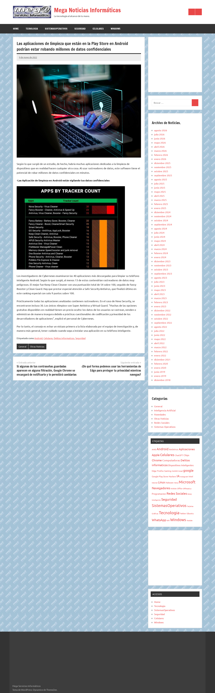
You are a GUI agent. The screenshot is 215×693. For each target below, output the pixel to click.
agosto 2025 (160, 179)
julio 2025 (159, 183)
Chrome (157, 460)
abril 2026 (159, 146)
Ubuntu (190, 513)
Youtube (189, 520)
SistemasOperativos (56, 28)
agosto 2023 (160, 277)
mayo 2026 (160, 142)
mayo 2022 (160, 339)
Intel (191, 476)
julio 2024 (159, 232)
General (22, 346)
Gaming (167, 471)
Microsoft (187, 482)
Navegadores (161, 488)
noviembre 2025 (162, 167)
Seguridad (80, 28)
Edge (154, 471)
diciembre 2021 (162, 359)
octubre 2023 (161, 269)
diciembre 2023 (162, 261)
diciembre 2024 (162, 212)
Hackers (172, 476)
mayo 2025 (160, 191)
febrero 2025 (161, 203)
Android (38, 338)
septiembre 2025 (163, 175)
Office (179, 488)
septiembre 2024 (163, 224)
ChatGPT (179, 455)
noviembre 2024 (162, 216)
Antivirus (173, 449)
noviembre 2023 (162, 265)
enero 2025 (160, 208)
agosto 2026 (160, 130)
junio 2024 (159, 236)
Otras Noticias (37, 346)
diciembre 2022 (162, 310)
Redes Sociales (162, 422)
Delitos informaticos (64, 338)
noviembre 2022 (162, 314)
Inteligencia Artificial (165, 410)
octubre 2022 (161, 318)
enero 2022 (160, 355)
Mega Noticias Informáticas (87, 10)
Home (16, 28)
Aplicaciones (187, 449)
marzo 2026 (160, 150)
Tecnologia (32, 28)
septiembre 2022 (163, 322)
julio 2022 (159, 330)
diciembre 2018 (162, 379)
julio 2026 (159, 134)
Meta (176, 482)
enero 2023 (160, 306)
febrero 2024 (161, 253)
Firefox (160, 471)
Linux (161, 482)
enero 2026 (160, 158)
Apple (156, 455)
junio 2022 (159, 334)
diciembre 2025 (162, 163)
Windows (115, 28)
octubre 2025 (161, 171)
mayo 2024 (160, 240)
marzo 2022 (160, 347)
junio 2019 (159, 371)
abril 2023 (159, 293)
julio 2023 (159, 281)
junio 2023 (159, 285)
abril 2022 (159, 343)
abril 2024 (159, 244)
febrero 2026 (161, 154)
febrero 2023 (161, 302)
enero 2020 (160, 367)
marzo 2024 (160, 248)
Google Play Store (160, 476)
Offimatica (187, 488)
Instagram (184, 476)
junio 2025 (159, 187)
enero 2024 (160, 257)
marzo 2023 (160, 298)
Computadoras (171, 460)
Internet (155, 482)
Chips (186, 455)
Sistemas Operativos (165, 426)
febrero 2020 (161, 363)
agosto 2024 (160, 228)
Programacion (159, 493)
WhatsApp (159, 520)
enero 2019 (160, 375)
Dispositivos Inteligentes (181, 465)
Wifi (168, 520)
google (188, 470)
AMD (154, 449)
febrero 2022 (161, 351)
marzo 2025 (160, 199)
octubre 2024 (161, 220)
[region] (175, 64)
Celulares (98, 28)
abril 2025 (159, 195)
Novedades (160, 414)
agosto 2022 (160, 326)
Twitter (183, 513)
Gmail (180, 471)
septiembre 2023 (163, 273)
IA (178, 476)
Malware (169, 482)
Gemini (175, 471)
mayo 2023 (160, 289)
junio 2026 (159, 138)
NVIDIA (174, 488)
